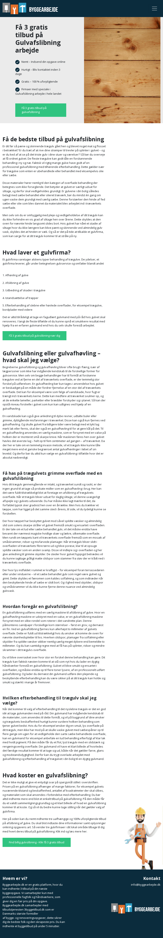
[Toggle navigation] (154, 8)
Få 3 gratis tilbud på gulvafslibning (34, 110)
